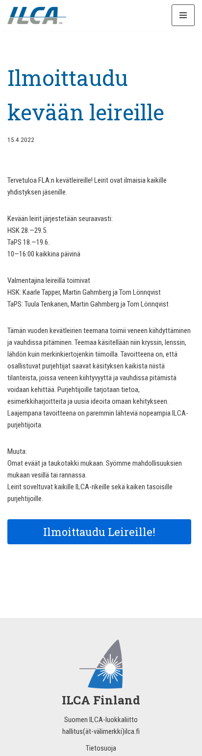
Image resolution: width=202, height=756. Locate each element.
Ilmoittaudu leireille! (99, 532)
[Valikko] (183, 15)
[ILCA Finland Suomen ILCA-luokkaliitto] (36, 15)
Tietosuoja (101, 748)
